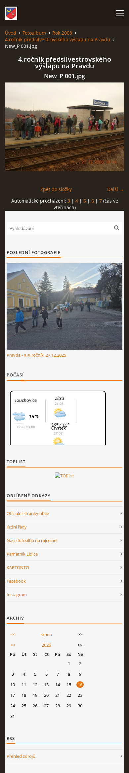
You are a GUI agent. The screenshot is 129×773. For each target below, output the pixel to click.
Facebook (16, 581)
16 (80, 685)
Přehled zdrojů (21, 756)
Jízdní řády (17, 527)
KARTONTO (18, 567)
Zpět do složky (56, 189)
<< (12, 634)
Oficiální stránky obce (28, 513)
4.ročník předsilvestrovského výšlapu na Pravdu (57, 39)
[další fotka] (113, 126)
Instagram (17, 594)
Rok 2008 (62, 33)
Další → (115, 189)
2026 (46, 645)
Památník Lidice (22, 554)
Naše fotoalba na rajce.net (32, 540)
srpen (46, 634)
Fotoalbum (34, 33)
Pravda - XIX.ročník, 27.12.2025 (36, 355)
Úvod (10, 33)
